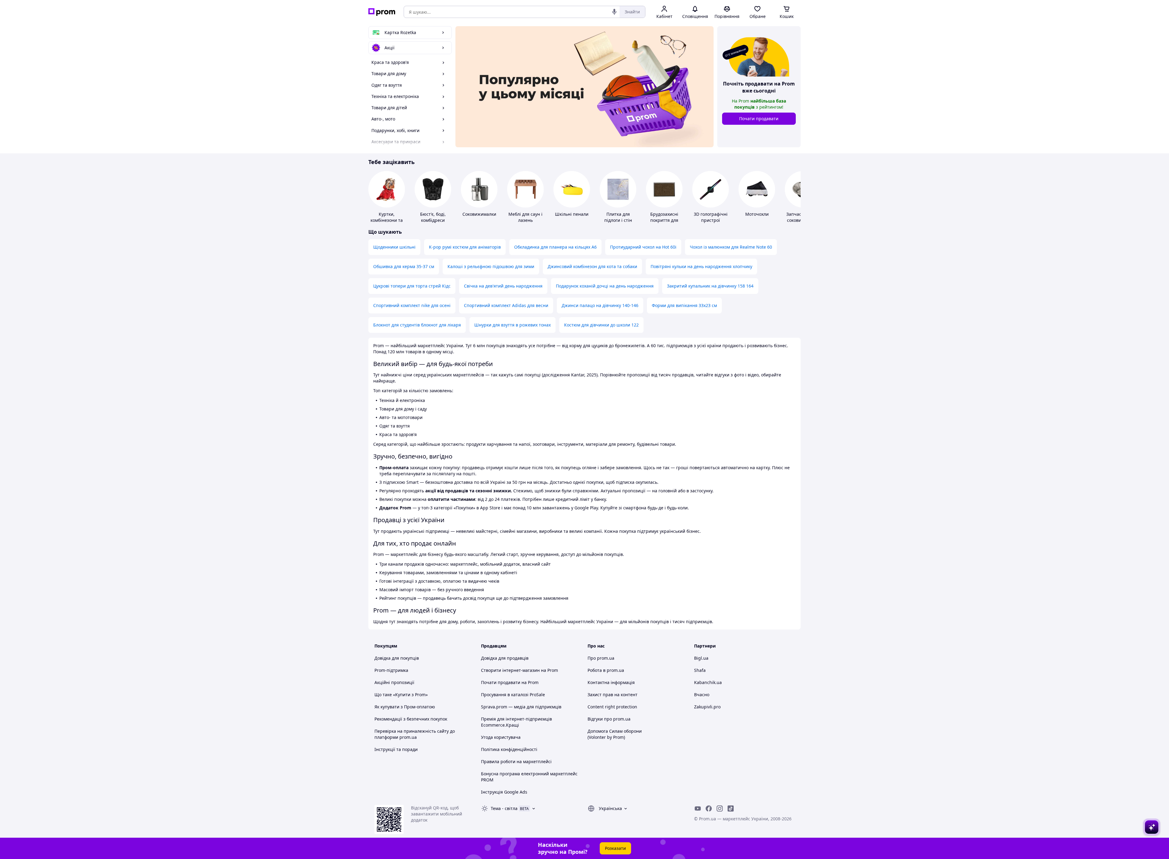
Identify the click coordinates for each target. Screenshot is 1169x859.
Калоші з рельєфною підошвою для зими (491, 266)
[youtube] (697, 808)
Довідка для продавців (504, 658)
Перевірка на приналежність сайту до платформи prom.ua (414, 734)
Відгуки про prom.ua (609, 719)
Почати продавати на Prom (510, 682)
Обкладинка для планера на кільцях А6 (555, 247)
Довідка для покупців (396, 658)
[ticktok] (730, 808)
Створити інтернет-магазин (510, 670)
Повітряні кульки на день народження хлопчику (701, 266)
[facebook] (708, 808)
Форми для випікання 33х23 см (684, 305)
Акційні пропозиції (394, 682)
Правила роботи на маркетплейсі (516, 761)
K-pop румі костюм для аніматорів (465, 247)
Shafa (700, 670)
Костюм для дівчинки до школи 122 (601, 325)
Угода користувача (501, 737)
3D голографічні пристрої (711, 217)
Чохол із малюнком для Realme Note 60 (731, 247)
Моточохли (757, 214)
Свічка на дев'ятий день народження (503, 286)
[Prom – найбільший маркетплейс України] (381, 12)
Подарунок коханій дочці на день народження (605, 286)
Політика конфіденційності (509, 749)
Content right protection (612, 707)
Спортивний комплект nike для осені (412, 305)
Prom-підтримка (391, 670)
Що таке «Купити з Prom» (401, 694)
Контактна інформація (611, 682)
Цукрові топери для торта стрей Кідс (412, 286)
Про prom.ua (601, 658)
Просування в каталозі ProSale (513, 694)
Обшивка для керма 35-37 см (403, 266)
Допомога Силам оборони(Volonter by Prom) (615, 734)
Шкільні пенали (571, 214)
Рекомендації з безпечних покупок (410, 719)
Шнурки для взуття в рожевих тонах (512, 325)
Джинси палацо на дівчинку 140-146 (600, 305)
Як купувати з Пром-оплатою (404, 707)
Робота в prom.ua (606, 670)
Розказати (615, 848)
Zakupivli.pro (707, 707)
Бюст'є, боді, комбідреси (433, 217)
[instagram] (719, 808)
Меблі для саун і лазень (525, 217)
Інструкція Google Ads (504, 792)
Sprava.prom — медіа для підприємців (521, 707)
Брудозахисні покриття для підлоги (664, 220)
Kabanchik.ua (708, 682)
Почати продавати (758, 118)
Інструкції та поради (396, 749)
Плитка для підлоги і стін (618, 217)
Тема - (504, 808)
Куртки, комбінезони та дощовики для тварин (386, 223)
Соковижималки (479, 214)
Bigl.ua (701, 658)
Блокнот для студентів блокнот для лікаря (417, 325)
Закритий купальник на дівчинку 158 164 (710, 286)
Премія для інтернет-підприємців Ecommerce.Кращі (516, 722)
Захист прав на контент (612, 694)
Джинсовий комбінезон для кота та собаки (592, 266)
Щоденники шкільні (394, 247)
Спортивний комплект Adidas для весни (506, 305)
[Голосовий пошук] (614, 12)
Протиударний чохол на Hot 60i (643, 247)
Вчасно (701, 694)
